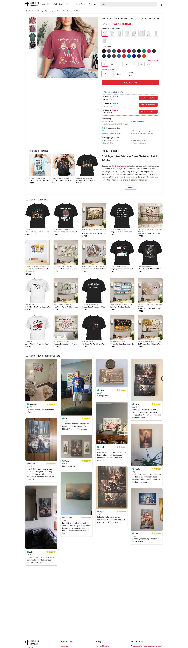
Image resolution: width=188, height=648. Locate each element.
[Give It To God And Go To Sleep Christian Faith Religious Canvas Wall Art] (150, 290)
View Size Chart (153, 60)
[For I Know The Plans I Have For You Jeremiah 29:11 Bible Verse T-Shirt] (94, 327)
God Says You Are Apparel (37, 11)
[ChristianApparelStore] (26, 11)
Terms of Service (102, 646)
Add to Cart (130, 82)
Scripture (92, 4)
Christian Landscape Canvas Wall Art (37, 266)
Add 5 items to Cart (148, 111)
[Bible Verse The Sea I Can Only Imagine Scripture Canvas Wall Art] (122, 290)
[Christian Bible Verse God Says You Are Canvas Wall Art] (66, 327)
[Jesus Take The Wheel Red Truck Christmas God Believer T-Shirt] (37, 327)
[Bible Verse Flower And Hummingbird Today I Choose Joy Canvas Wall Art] (66, 290)
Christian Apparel (119, 166)
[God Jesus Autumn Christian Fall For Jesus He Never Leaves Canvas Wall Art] (150, 327)
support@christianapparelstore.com (147, 646)
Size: (130, 60)
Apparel (69, 4)
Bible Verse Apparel (88, 341)
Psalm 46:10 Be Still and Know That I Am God (94, 230)
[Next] (89, 47)
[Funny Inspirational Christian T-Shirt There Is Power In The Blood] (122, 252)
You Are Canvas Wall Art (61, 341)
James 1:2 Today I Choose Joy (63, 304)
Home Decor (81, 4)
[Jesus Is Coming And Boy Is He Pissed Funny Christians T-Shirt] (66, 215)
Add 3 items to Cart (148, 105)
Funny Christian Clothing (62, 229)
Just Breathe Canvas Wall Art (63, 266)
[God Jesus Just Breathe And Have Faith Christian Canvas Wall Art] (66, 252)
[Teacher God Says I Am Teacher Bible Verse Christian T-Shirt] (40, 165)
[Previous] (46, 47)
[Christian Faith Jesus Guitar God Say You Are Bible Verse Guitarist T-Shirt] (87, 165)
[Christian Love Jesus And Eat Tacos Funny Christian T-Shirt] (94, 290)
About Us (64, 646)
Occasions (46, 4)
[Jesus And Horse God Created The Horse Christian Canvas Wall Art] (94, 252)
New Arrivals (29, 304)
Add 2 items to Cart (148, 98)
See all (130, 187)
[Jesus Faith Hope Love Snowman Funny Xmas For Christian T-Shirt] (37, 215)
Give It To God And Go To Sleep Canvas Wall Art (150, 230)
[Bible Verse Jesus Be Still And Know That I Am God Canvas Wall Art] (94, 215)
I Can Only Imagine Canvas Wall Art (121, 304)
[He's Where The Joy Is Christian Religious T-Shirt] (37, 290)
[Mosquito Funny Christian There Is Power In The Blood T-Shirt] (122, 215)
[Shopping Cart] (161, 4)
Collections (58, 4)
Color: (106, 46)
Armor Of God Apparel (145, 266)
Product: (111, 28)
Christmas (28, 229)
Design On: (108, 69)
